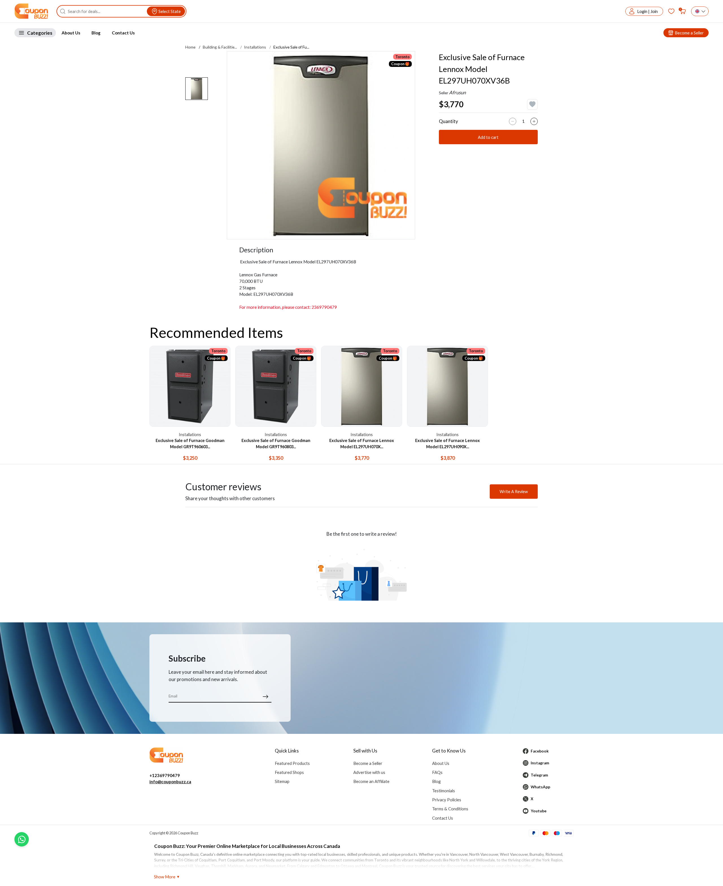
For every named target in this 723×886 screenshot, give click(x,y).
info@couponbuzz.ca (170, 781)
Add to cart (488, 137)
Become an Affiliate (371, 781)
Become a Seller (367, 763)
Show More (164, 876)
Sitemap (282, 781)
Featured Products (292, 763)
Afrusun (457, 92)
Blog (96, 32)
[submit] (266, 696)
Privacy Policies (446, 799)
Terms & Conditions (450, 808)
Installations (255, 47)
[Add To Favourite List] (532, 104)
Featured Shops (289, 772)
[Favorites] (671, 11)
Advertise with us (369, 772)
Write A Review (514, 491)
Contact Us (123, 32)
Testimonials (443, 790)
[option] (321, 145)
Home (190, 47)
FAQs (437, 772)
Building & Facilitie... (220, 47)
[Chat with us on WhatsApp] (21, 839)
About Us (71, 32)
